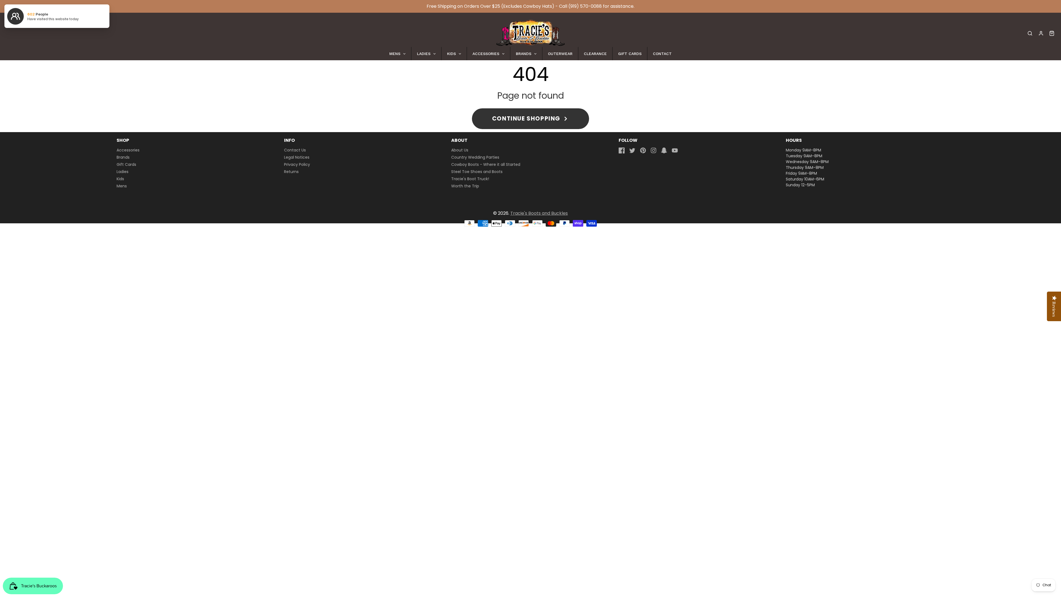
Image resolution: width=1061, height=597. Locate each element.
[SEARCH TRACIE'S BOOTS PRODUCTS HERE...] (1030, 33)
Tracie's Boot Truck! (470, 179)
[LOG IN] (1041, 33)
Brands (123, 157)
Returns (291, 171)
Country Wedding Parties (475, 157)
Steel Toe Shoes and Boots (477, 171)
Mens (122, 186)
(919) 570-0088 (585, 6)
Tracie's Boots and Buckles (539, 213)
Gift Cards (126, 164)
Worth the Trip (465, 186)
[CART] (1051, 33)
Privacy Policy (297, 164)
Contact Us (295, 150)
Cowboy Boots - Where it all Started (485, 164)
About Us (459, 150)
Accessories (128, 150)
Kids (120, 179)
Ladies (122, 171)
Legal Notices (296, 157)
